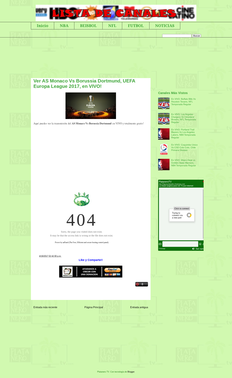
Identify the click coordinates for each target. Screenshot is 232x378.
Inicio (42, 26)
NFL (112, 26)
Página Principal (93, 307)
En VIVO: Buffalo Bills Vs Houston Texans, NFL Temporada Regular (183, 102)
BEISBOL (88, 26)
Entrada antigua (139, 307)
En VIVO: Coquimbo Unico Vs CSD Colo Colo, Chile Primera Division (184, 147)
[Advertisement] (90, 159)
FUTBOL (136, 26)
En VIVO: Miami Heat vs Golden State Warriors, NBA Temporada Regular (183, 163)
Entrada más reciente (45, 307)
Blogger (131, 372)
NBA (64, 26)
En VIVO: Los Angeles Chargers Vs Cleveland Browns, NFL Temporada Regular (183, 118)
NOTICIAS (164, 26)
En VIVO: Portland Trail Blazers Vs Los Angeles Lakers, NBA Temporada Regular (183, 133)
